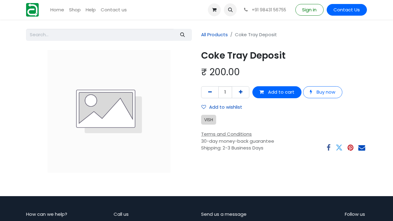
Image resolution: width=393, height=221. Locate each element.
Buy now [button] (325, 92)
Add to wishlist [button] (225, 107)
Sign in (309, 9)
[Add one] (240, 92)
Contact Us (346, 9)
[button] (230, 9)
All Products (214, 34)
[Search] (182, 35)
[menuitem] (57, 10)
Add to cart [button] (280, 92)
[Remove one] (210, 92)
